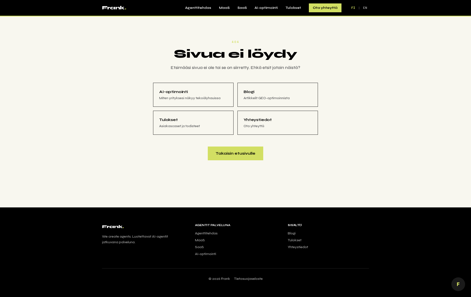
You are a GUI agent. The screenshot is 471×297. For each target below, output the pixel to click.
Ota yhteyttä (325, 8)
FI (353, 8)
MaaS (224, 8)
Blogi (292, 233)
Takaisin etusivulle (235, 153)
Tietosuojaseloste (248, 279)
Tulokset (293, 8)
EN (365, 8)
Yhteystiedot (298, 247)
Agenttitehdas (198, 8)
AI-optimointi (266, 8)
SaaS (242, 8)
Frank (114, 8)
